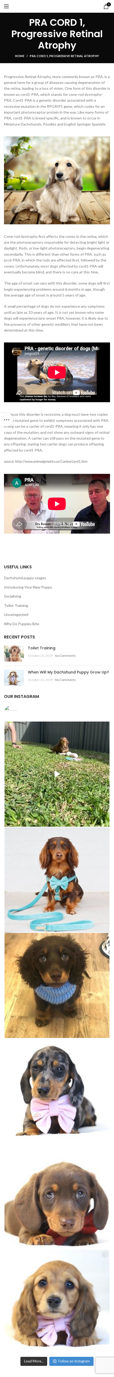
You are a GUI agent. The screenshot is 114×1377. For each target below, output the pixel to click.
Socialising (12, 596)
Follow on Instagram (74, 1361)
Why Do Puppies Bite (21, 623)
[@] (18, 711)
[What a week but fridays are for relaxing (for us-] (57, 1196)
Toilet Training (16, 605)
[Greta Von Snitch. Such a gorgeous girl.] (57, 1302)
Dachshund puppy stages (25, 578)
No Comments (65, 656)
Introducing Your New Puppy (28, 587)
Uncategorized (16, 614)
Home (19, 56)
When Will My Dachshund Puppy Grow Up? (68, 672)
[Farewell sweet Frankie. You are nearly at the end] (57, 1091)
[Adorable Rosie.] (57, 774)
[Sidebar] (6, 419)
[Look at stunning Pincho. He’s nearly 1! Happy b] (57, 879)
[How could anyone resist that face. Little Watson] (57, 985)
